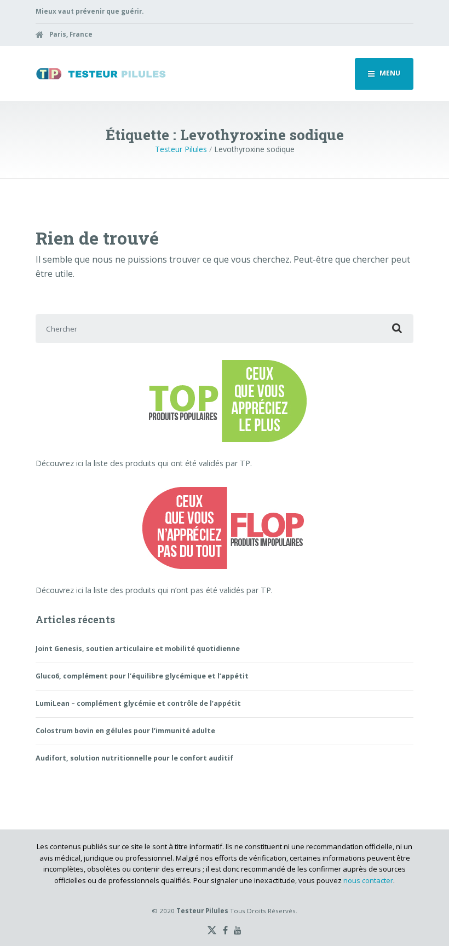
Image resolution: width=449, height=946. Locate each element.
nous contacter (368, 880)
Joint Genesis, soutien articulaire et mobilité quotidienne (138, 648)
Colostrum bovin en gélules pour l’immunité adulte (125, 730)
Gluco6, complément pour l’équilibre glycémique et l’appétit (142, 676)
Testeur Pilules (181, 149)
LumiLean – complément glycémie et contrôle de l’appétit (138, 703)
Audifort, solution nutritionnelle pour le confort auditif (134, 758)
